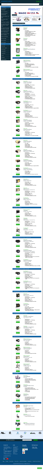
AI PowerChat (40, 468)
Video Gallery (3, 49)
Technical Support (4, 47)
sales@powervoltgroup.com (8, 450)
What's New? (15, 451)
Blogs (3, 461)
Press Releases (15, 453)
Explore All (17, 34)
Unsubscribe (29, 461)
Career (3, 55)
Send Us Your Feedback (23, 461)
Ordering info (15, 449)
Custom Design (3, 42)
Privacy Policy (11, 461)
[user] (37, 1)
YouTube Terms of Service (36, 461)
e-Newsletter (3, 53)
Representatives (4, 59)
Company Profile (15, 446)
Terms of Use (16, 461)
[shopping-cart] (38, 1)
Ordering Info (3, 51)
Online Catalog (15, 450)
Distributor (3, 57)
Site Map (7, 461)
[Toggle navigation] (41, 1)
